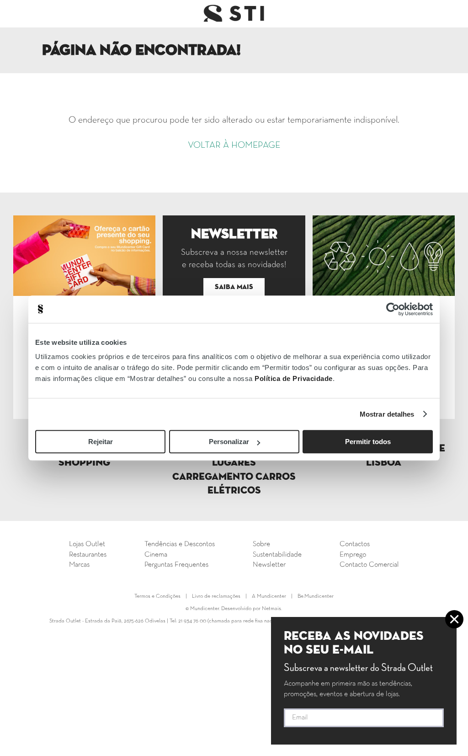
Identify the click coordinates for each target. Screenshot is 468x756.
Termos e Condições (157, 596)
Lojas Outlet (87, 544)
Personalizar (229, 441)
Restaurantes (87, 555)
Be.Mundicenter (316, 596)
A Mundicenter (269, 596)
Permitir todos (368, 441)
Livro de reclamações (216, 596)
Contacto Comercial (369, 565)
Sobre (261, 544)
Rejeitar (100, 441)
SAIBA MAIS (234, 287)
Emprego (353, 555)
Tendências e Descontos (179, 544)
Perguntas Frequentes (176, 565)
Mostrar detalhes (387, 414)
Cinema (155, 555)
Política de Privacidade (294, 378)
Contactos (355, 544)
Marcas (79, 565)
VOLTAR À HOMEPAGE (234, 145)
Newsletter (269, 565)
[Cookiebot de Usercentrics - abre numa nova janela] (393, 309)
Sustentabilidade (277, 555)
